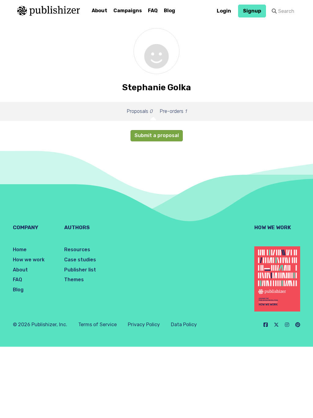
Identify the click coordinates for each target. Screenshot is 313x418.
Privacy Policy (144, 324)
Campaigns (127, 10)
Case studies (80, 260)
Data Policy (184, 324)
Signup (252, 11)
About (99, 10)
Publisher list (80, 270)
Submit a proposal (156, 135)
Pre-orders (173, 111)
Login (224, 11)
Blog (169, 10)
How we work (29, 260)
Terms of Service (97, 324)
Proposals (140, 111)
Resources (77, 249)
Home (20, 249)
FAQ (153, 10)
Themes (74, 279)
